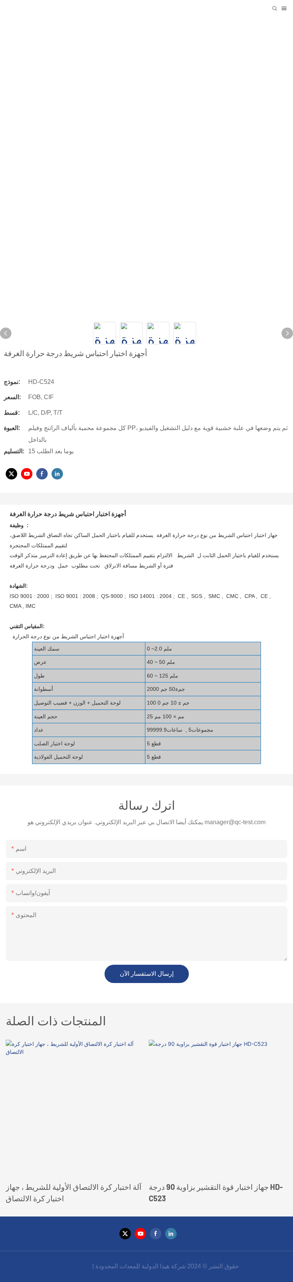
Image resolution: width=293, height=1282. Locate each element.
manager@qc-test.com (235, 822)
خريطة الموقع (72, 1266)
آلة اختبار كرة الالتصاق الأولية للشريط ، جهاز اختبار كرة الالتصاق (74, 1192)
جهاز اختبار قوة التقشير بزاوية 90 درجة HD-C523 (216, 1192)
